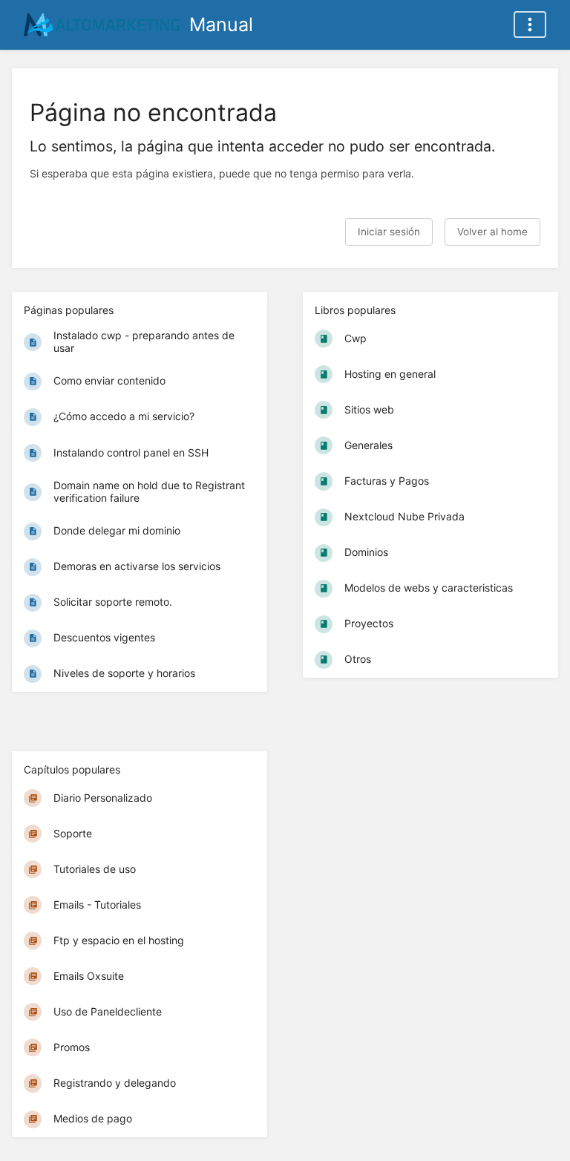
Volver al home (492, 232)
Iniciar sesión (389, 232)
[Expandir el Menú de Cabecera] (530, 24)
